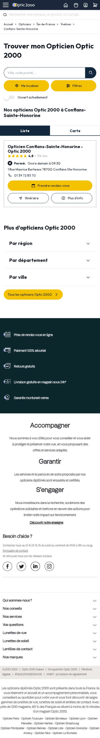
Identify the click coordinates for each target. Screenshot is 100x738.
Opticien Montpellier (12, 728)
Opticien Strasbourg (67, 723)
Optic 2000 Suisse (33, 669)
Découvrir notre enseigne (46, 522)
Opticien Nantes (43, 723)
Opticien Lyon (77, 718)
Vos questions (13, 625)
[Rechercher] (5, 14)
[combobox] (50, 14)
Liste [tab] (25, 130)
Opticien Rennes (36, 728)
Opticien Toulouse (32, 718)
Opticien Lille (55, 728)
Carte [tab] (75, 130)
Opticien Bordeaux (56, 718)
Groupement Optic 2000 (62, 669)
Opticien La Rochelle (65, 733)
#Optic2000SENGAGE (28, 674)
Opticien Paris (11, 718)
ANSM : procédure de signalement (66, 674)
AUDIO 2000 (10, 669)
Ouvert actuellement (32, 97)
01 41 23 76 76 (33, 545)
